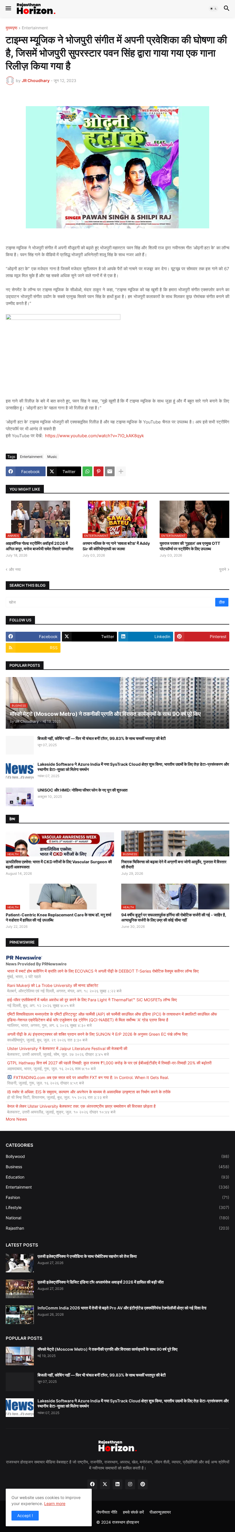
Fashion (117, 1197)
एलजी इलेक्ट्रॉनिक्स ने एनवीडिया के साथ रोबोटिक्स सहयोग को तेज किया (87, 1256)
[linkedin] (117, 1484)
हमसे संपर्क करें (133, 1512)
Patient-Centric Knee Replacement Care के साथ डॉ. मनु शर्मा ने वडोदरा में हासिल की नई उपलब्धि (58, 917)
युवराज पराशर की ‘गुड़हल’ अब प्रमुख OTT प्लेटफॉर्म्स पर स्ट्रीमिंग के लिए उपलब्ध (190, 546)
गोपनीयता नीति (106, 1512)
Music (52, 456)
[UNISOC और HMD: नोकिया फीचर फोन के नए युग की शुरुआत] (20, 797)
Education (117, 1177)
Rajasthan (117, 1228)
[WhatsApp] (87, 471)
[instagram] (130, 1484)
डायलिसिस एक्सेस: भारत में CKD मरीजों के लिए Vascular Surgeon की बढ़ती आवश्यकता (59, 864)
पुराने (222, 569)
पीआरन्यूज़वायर (160, 1512)
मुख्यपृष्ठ (11, 28)
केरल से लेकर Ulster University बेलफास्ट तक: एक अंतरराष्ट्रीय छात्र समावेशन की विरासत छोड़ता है (81, 1106)
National (117, 1217)
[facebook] (92, 1484)
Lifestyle (117, 1207)
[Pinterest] (98, 471)
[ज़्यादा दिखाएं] (121, 471)
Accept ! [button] (25, 1515)
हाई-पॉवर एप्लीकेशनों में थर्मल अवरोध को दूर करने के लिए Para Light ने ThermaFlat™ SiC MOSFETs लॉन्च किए (92, 999)
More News (16, 1119)
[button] (8, 8)
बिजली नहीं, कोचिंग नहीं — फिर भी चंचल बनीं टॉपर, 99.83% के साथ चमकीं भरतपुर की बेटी (102, 738)
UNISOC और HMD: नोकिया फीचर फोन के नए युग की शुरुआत (83, 790)
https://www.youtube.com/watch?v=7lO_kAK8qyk (94, 435)
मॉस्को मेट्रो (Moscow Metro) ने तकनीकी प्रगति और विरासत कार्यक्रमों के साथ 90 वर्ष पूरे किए (107, 1349)
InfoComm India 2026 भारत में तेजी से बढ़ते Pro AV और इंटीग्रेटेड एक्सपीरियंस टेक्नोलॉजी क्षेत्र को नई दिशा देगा (122, 1307)
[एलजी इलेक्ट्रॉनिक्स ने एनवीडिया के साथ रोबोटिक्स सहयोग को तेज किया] (20, 1263)
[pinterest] (143, 1484)
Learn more (54, 1503)
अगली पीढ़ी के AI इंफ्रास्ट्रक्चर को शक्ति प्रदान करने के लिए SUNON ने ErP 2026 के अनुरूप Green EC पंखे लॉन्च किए (97, 1034)
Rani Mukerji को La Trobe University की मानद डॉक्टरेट (52, 985)
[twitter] (105, 1484)
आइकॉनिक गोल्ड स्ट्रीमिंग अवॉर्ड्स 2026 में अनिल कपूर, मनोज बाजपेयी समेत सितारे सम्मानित (39, 546)
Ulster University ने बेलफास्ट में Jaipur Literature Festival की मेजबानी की (67, 1048)
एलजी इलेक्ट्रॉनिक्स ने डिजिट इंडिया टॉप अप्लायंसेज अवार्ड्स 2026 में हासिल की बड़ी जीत (101, 1282)
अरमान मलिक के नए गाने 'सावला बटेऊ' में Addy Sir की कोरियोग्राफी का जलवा (116, 546)
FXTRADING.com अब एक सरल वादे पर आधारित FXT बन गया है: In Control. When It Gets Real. (91, 1077)
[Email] (110, 471)
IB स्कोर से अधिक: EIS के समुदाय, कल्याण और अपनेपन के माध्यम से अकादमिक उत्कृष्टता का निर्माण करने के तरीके (89, 1091)
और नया (15, 569)
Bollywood (117, 1156)
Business (117, 1166)
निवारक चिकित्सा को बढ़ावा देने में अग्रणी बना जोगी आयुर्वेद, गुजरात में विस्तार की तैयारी (173, 864)
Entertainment (35, 28)
